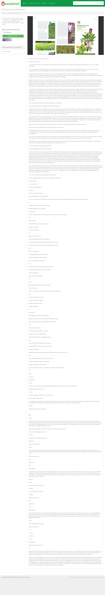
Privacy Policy (78, 577)
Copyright (94, 577)
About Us (71, 577)
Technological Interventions (14, 13)
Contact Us (101, 577)
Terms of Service (86, 577)
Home (26, 3)
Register (52, 3)
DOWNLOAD (14, 36)
